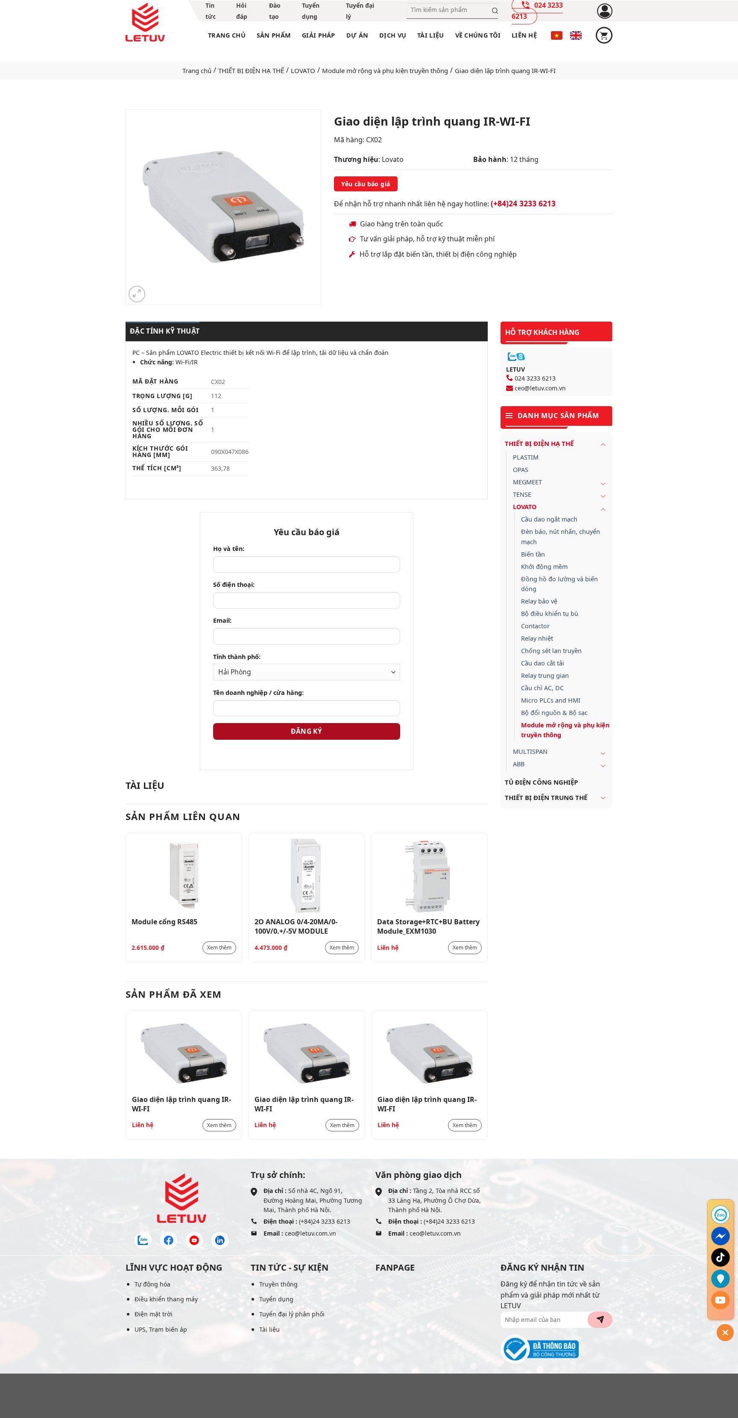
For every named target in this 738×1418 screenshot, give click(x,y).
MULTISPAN (530, 751)
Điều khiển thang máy (166, 1299)
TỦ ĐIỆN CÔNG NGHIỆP (541, 782)
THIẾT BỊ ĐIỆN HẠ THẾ (251, 70)
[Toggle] (603, 444)
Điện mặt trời (154, 1314)
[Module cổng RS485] (184, 876)
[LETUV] (145, 22)
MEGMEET (527, 482)
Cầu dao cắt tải (542, 663)
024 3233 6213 (535, 378)
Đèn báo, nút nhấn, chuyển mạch (560, 536)
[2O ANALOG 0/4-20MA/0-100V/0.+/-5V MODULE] (307, 876)
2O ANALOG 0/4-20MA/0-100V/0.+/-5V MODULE (296, 926)
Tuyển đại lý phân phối (292, 1314)
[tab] (162, 331)
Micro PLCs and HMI (550, 700)
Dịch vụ (392, 35)
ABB (518, 764)
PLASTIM (526, 457)
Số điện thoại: (234, 584)
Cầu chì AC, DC (542, 688)
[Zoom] (137, 294)
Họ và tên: (228, 549)
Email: (222, 620)
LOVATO (303, 70)
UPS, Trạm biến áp (161, 1329)
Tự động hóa (152, 1284)
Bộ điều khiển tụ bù (549, 613)
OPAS (520, 470)
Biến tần (533, 554)
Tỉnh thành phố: (237, 657)
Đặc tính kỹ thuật (164, 331)
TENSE (522, 494)
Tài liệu (430, 35)
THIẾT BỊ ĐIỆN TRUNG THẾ (546, 797)
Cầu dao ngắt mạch (549, 519)
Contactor (535, 626)
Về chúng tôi (478, 35)
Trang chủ (227, 35)
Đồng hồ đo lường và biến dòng (559, 584)
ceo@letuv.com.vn (540, 388)
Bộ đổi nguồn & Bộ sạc (554, 713)
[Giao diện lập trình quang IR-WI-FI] (184, 1053)
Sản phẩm (274, 35)
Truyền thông (278, 1284)
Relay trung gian (545, 675)
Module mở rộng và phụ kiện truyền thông (385, 70)
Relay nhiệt (537, 638)
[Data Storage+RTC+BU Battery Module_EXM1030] (429, 876)
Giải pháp (318, 35)
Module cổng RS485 (164, 921)
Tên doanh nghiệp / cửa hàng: (258, 692)
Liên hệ (524, 35)
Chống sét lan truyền (551, 651)
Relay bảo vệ (539, 601)
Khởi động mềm (544, 567)
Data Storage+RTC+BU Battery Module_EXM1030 (428, 926)
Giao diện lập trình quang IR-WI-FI (181, 1104)
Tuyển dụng (276, 1299)
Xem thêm (219, 947)
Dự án (357, 35)
